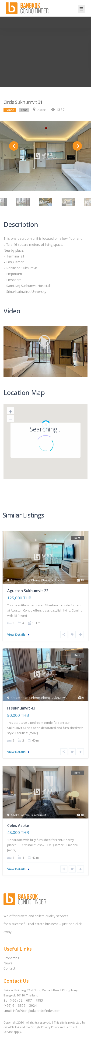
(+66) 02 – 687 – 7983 (26, 1000)
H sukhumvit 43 (21, 708)
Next (77, 146)
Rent (24, 110)
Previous (13, 146)
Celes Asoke (18, 825)
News (8, 963)
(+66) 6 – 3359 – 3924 (20, 1005)
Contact (9, 968)
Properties (11, 958)
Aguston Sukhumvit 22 (27, 590)
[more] (22, 616)
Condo (10, 110)
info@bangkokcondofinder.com (36, 1010)
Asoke (42, 110)
